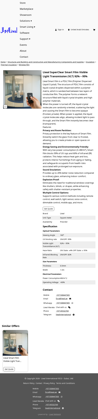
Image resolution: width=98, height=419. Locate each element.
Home (3, 62)
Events (23, 44)
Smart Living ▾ (27, 26)
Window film (24, 65)
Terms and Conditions (65, 383)
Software (24, 32)
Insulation (90, 62)
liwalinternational (63, 314)
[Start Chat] (69, 307)
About (23, 50)
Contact (24, 56)
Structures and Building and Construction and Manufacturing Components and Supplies (46, 62)
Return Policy (28, 383)
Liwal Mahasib (55, 414)
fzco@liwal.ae (62, 298)
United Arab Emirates (78, 29)
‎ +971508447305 (63, 295)
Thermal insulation (9, 65)
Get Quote (48, 209)
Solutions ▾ (26, 20)
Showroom (26, 14)
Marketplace (26, 8)
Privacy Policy (49, 383)
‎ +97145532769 (62, 311)
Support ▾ (25, 38)
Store (23, 2)
